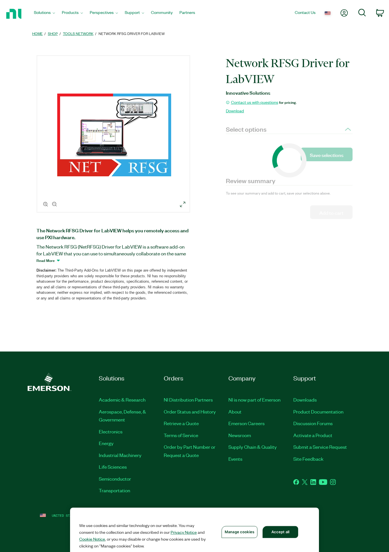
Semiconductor (115, 478)
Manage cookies (239, 532)
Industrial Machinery (120, 455)
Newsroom (239, 435)
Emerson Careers (246, 423)
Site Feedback (308, 459)
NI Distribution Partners (188, 399)
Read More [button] (45, 260)
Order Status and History (190, 411)
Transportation (114, 490)
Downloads (305, 399)
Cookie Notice (92, 539)
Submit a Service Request (320, 447)
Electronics (110, 431)
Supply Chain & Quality (252, 447)
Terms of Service (181, 435)
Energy (106, 443)
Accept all (280, 532)
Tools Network (78, 33)
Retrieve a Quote (181, 423)
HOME (37, 33)
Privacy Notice (184, 532)
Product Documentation (318, 411)
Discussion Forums (313, 423)
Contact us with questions (254, 102)
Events (235, 459)
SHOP (53, 33)
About (234, 411)
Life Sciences (113, 467)
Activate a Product (312, 435)
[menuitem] (44, 14)
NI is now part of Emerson (254, 399)
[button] (114, 135)
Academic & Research (122, 399)
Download (235, 110)
